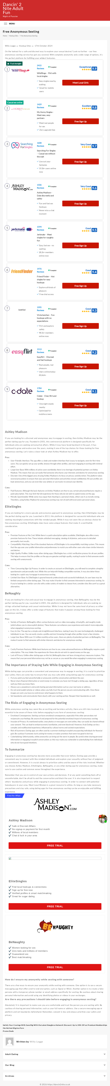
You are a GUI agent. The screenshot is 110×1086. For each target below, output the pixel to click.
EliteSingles (18, 881)
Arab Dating (87, 724)
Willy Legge (10, 46)
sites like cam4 (91, 583)
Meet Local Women (37, 785)
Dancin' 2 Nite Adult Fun (13, 8)
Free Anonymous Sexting (21, 31)
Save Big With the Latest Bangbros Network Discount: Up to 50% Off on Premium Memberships (66, 1025)
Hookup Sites (25, 46)
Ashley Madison (21, 820)
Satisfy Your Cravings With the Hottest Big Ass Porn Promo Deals (14, 1028)
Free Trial (55, 845)
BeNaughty (17, 942)
